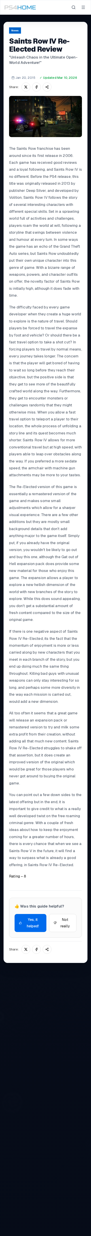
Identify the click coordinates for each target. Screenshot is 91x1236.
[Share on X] (25, 87)
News (15, 30)
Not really (65, 923)
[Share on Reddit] (47, 87)
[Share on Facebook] (36, 87)
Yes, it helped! (33, 923)
